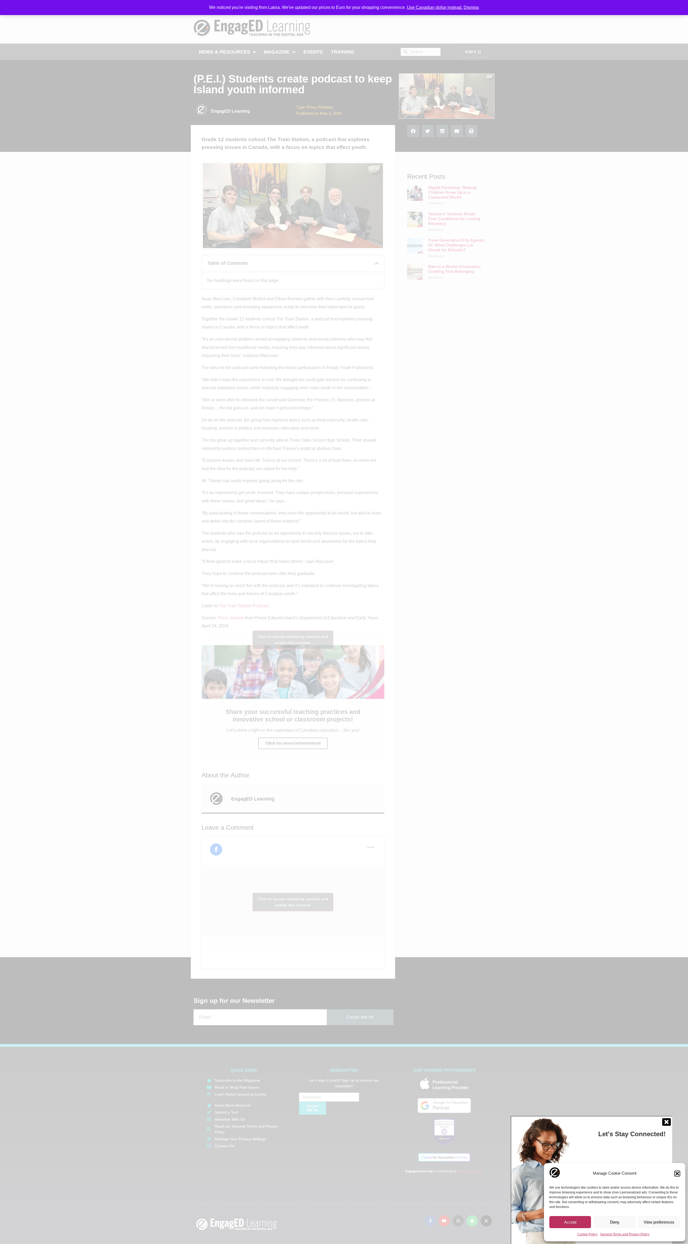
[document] (344, 622)
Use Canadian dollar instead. (435, 7)
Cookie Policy (587, 1234)
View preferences (659, 1222)
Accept (570, 1222)
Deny (614, 1222)
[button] (677, 1173)
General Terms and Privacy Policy (624, 1234)
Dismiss (471, 7)
